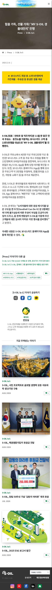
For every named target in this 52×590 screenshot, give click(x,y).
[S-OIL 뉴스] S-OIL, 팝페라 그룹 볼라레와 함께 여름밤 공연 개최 (25, 264)
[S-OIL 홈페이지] (40, 586)
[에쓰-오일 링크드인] (33, 586)
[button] (40, 572)
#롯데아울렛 (30, 273)
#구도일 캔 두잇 (21, 277)
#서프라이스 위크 (8, 277)
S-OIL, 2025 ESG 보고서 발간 (16, 550)
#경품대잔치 (20, 273)
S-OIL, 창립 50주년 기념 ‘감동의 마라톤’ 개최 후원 (25, 496)
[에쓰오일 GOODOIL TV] (19, 586)
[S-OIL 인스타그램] (12, 586)
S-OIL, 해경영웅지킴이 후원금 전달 (18, 442)
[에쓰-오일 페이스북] (26, 586)
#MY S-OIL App (8, 273)
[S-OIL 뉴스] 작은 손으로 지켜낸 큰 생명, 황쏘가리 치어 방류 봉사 (25, 261)
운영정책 (28, 577)
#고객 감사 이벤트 (35, 277)
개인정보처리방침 (42, 577)
